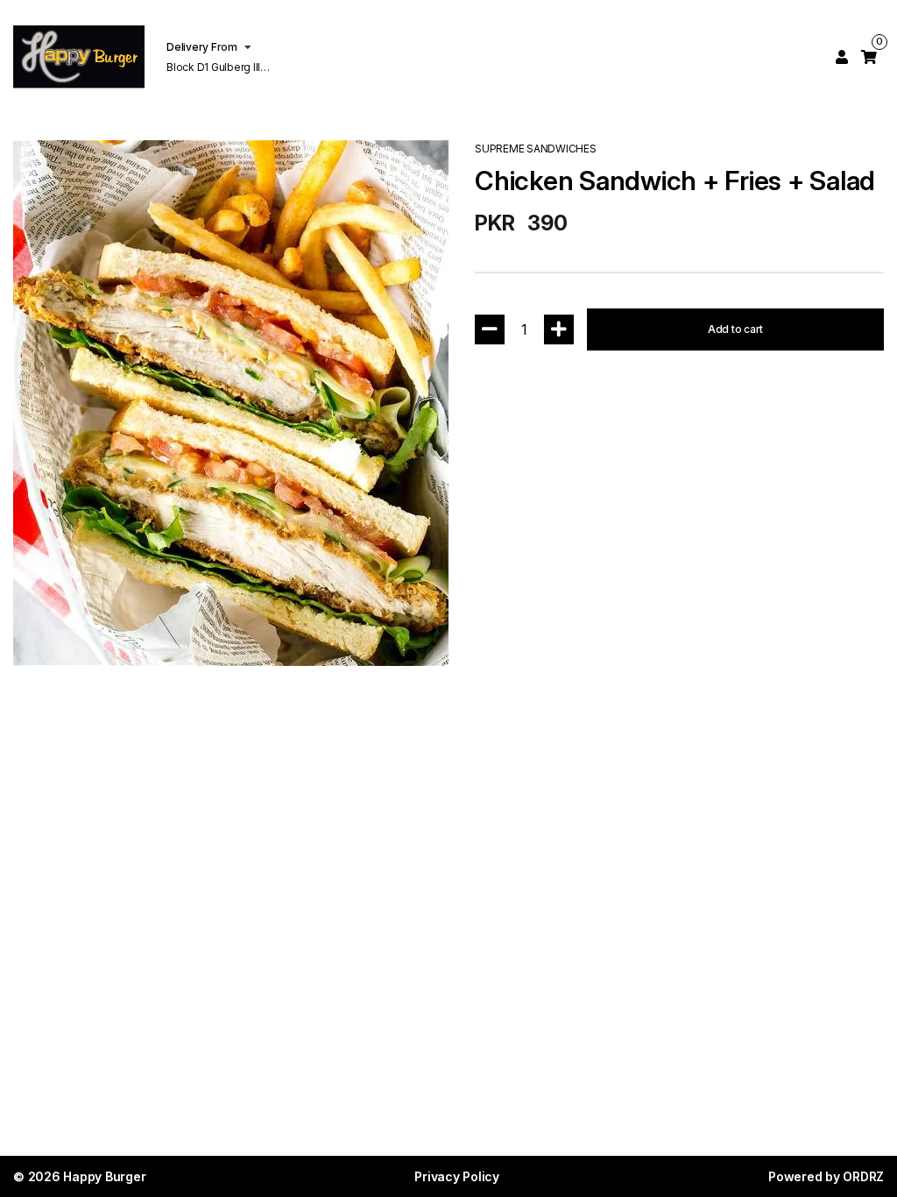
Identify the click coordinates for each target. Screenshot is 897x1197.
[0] (869, 56)
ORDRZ (863, 1176)
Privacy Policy (456, 1176)
